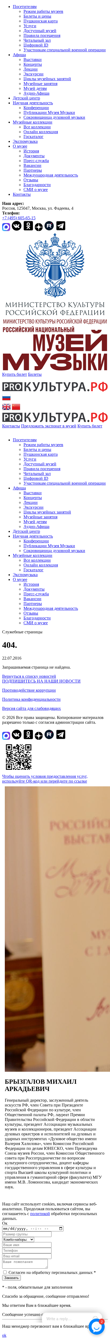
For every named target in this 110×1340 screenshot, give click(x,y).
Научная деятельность (33, 103)
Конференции (36, 107)
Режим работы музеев (43, 11)
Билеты (35, 374)
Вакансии (32, 165)
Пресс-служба (36, 160)
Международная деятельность (50, 175)
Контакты (22, 194)
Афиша (19, 54)
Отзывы (30, 180)
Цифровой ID (35, 45)
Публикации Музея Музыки (49, 112)
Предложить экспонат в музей (48, 426)
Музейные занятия (40, 83)
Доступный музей (39, 30)
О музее (20, 146)
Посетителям (25, 6)
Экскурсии (33, 74)
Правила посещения (41, 35)
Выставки (32, 59)
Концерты (32, 64)
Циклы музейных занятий (47, 78)
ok (4, 1335)
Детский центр (26, 98)
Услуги (29, 26)
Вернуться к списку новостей (29, 676)
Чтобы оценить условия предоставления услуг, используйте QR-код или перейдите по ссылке (45, 778)
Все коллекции (37, 127)
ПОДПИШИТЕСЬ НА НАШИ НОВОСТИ (41, 681)
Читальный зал (37, 40)
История (31, 151)
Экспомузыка (25, 141)
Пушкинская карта (40, 21)
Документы (34, 156)
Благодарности (37, 184)
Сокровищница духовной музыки (54, 117)
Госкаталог (33, 136)
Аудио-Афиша (36, 93)
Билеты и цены (37, 16)
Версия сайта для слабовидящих (31, 708)
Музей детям (35, 88)
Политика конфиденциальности (31, 699)
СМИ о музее (35, 189)
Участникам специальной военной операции (64, 50)
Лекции (30, 69)
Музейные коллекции (32, 122)
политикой (40, 1213)
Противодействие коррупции (29, 690)
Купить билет (14, 374)
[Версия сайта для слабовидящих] (3, 430)
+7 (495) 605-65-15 (19, 218)
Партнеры (32, 170)
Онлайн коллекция (40, 131)
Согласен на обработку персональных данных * (52, 1272)
